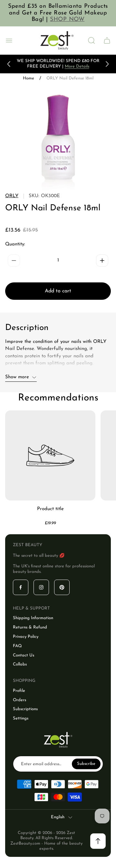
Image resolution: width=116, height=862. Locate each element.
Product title (50, 509)
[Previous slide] (9, 64)
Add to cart (58, 291)
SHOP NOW (67, 20)
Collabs (20, 664)
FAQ (17, 646)
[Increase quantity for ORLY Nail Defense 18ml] (102, 260)
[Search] (91, 40)
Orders (19, 700)
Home (28, 78)
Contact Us (23, 655)
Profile (19, 691)
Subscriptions (25, 709)
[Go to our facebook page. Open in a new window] (20, 587)
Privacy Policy (25, 637)
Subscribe (86, 764)
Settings (20, 718)
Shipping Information (33, 618)
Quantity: (15, 244)
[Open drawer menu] (9, 40)
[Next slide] (107, 64)
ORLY (11, 196)
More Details (77, 66)
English (57, 817)
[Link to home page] (58, 740)
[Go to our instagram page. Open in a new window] (41, 587)
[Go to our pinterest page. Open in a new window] (62, 587)
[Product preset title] (50, 455)
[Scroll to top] (98, 841)
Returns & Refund (30, 627)
